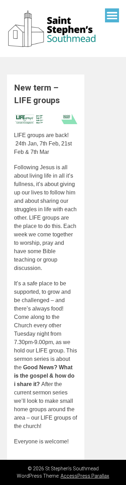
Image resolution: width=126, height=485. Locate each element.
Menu (112, 15)
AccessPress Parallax (85, 476)
